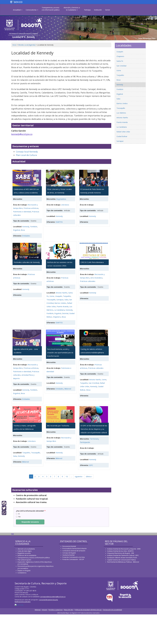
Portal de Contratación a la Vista (73, 557)
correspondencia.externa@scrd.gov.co (53, 597)
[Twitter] (4, 508)
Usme (51, 296)
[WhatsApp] (4, 512)
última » (89, 476)
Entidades (26, 236)
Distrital (65, 313)
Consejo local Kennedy (27, 151)
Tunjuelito (67, 296)
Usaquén (58, 296)
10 (67, 476)
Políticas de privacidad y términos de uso (88, 610)
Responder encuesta (30, 522)
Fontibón (33, 226)
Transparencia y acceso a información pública (34, 558)
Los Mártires (121, 113)
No (19, 517)
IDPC (91, 465)
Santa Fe (120, 61)
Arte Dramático (96, 278)
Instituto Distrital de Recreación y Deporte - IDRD (124, 549)
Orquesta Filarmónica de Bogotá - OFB (120, 553)
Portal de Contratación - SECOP (73, 559)
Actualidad (17, 10)
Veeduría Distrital (68, 555)
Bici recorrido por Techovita (58, 425)
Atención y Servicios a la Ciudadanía (72, 8)
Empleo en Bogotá (24, 570)
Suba (66, 299)
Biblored (67, 389)
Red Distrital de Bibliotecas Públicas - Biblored (123, 562)
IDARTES (59, 222)
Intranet (44, 610)
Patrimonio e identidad (22, 211)
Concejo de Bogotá (69, 553)
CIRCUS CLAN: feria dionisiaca (92, 262)
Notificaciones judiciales (22, 602)
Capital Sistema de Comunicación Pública (121, 560)
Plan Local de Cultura (26, 155)
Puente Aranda (62, 306)
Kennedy (25, 226)
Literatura (65, 205)
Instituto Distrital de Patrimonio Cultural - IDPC (123, 555)
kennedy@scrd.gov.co (21, 134)
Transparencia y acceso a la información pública (50, 8)
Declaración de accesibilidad (112, 610)
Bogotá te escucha (24, 553)
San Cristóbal (94, 383)
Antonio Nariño (61, 293)
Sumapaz (60, 299)
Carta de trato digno (25, 551)
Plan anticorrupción (24, 560)
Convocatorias (31, 10)
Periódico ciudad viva (56, 610)
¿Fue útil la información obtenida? (31, 511)
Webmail (38, 610)
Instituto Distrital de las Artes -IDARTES (120, 551)
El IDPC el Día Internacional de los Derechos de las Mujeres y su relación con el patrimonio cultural (94, 429)
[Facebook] (4, 503)
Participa (87, 10)
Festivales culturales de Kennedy (27, 262)
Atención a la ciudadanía (26, 549)
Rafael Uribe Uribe (123, 132)
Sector (107, 10)
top (12, 534)
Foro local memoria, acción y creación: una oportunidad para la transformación (60, 352)
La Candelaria (59, 310)
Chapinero (57, 317)
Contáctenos (22, 573)
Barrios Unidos (60, 303)
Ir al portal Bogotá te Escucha (48, 600)
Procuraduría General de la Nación (74, 548)
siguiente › (79, 476)
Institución (98, 10)
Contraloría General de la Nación (73, 551)
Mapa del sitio (68, 610)
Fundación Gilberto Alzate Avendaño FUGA (122, 558)
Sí (19, 514)
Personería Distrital (69, 546)
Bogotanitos (61, 199)
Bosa (23, 230)
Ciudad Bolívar (122, 136)
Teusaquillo (51, 299)
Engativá (16, 230)
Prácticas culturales (87, 281)
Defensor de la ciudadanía (27, 555)
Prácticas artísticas (31, 208)
